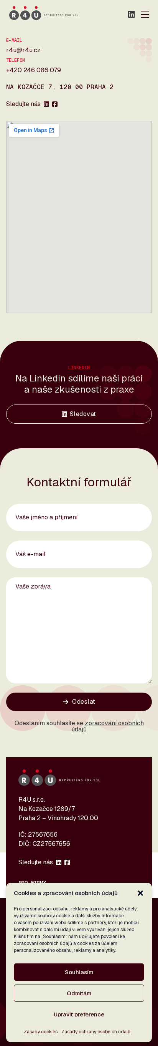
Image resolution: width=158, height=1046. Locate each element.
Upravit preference (79, 1014)
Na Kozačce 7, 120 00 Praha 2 (60, 87)
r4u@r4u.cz (23, 50)
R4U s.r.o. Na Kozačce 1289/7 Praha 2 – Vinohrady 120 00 (58, 809)
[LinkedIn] (131, 14)
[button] (140, 893)
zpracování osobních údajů (107, 726)
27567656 (43, 835)
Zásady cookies (41, 1032)
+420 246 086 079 (33, 70)
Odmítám (79, 993)
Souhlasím (79, 972)
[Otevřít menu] (145, 15)
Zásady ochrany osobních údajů (95, 1032)
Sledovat (83, 414)
